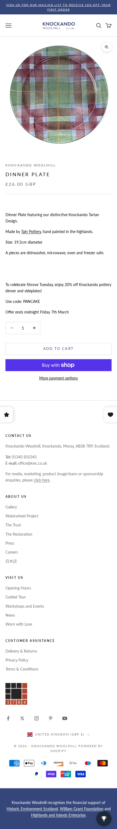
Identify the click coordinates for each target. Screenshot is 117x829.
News (10, 615)
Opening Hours (18, 588)
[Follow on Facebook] (8, 718)
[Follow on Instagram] (36, 718)
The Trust (13, 525)
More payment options (58, 378)
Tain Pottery (31, 231)
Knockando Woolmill (30, 165)
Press (9, 543)
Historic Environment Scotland (32, 808)
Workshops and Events (24, 606)
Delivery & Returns (21, 651)
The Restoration (18, 534)
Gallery (11, 507)
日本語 (11, 561)
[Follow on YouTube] (64, 718)
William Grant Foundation (81, 808)
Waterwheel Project (21, 516)
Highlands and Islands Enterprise (58, 815)
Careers (11, 552)
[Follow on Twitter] (22, 718)
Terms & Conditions (21, 669)
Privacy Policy (16, 660)
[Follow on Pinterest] (50, 718)
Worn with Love (18, 624)
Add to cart (58, 348)
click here (42, 480)
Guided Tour (15, 597)
